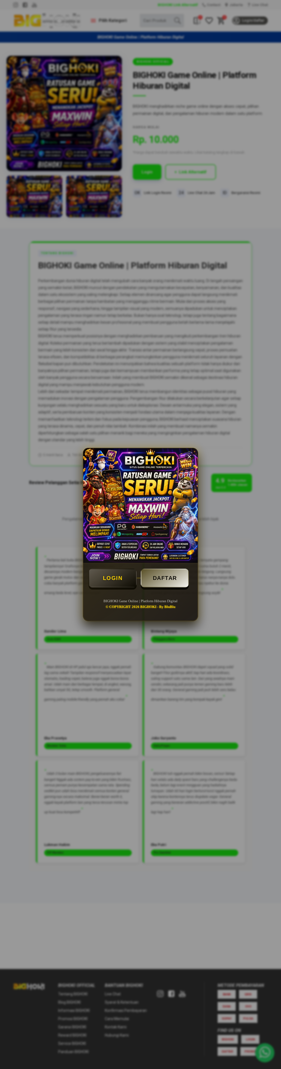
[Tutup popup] (189, 456)
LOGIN (113, 578)
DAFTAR (165, 578)
